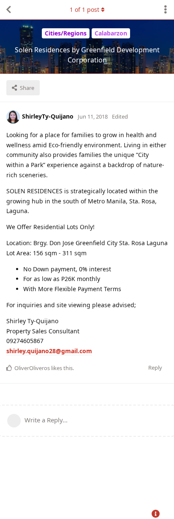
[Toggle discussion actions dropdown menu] (165, 9)
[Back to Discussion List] (8, 9)
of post (84, 9)
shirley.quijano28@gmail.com (49, 351)
